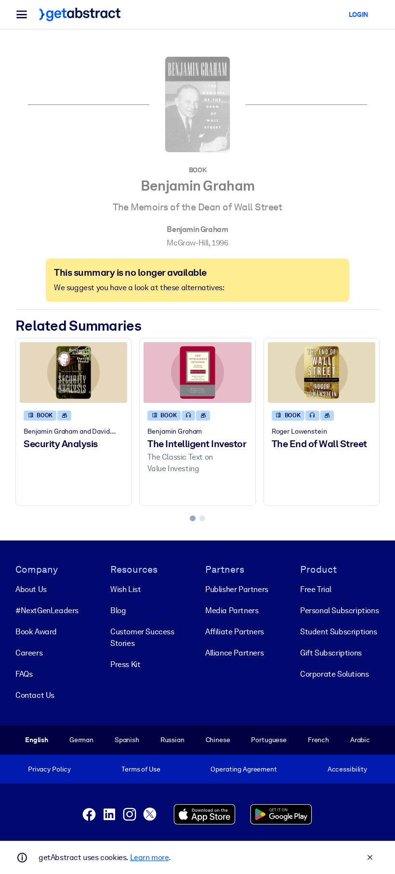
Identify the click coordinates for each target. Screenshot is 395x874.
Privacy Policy (49, 769)
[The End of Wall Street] (321, 372)
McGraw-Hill (188, 242)
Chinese (218, 740)
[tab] (193, 518)
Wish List (125, 589)
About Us (31, 589)
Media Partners (231, 610)
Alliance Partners (234, 652)
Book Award (36, 631)
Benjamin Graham (197, 229)
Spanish (127, 740)
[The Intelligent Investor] (197, 372)
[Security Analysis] (73, 372)
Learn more (149, 857)
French (318, 740)
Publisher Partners (236, 589)
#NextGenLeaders (47, 610)
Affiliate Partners (234, 631)
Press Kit (125, 664)
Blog (118, 610)
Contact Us (34, 695)
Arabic (360, 740)
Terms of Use (140, 769)
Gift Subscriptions (331, 652)
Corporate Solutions (334, 674)
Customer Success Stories (142, 637)
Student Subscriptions (338, 631)
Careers (28, 652)
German (81, 740)
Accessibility (347, 769)
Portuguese (269, 740)
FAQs (23, 674)
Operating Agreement (243, 769)
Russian (172, 740)
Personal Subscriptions (339, 610)
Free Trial (315, 589)
